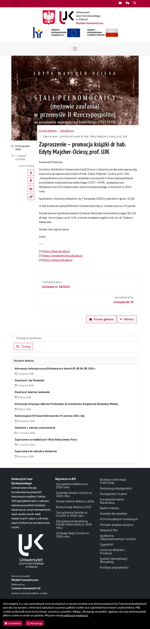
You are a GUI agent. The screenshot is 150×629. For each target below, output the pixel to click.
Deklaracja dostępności (116, 488)
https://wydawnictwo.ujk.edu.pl (62, 255)
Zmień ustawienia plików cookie (29, 593)
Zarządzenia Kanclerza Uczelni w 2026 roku (71, 514)
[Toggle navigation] (15, 3)
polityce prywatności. (76, 615)
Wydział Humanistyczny (24, 579)
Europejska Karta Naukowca (112, 501)
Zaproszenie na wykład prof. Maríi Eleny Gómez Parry (46, 439)
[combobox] (75, 338)
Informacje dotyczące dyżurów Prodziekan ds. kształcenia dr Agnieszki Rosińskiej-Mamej (66, 404)
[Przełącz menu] (75, 48)
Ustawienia (14, 623)
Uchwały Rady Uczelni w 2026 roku (72, 534)
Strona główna (48, 130)
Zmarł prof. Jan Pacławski (29, 380)
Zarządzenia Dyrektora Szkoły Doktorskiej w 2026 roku (74, 524)
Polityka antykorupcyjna (116, 525)
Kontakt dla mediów (113, 514)
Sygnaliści (107, 544)
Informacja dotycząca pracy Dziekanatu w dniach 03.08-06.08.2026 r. (55, 368)
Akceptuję (36, 623)
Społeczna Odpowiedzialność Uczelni (118, 537)
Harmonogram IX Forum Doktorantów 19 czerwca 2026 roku (50, 416)
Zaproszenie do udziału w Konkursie (36, 451)
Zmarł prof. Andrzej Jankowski (32, 392)
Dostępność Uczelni (113, 494)
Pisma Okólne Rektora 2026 (75, 501)
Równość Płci (109, 530)
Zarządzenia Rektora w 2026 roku (72, 485)
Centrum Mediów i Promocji (112, 551)
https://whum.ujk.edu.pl (57, 260)
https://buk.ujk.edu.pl (56, 251)
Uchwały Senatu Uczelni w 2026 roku (74, 494)
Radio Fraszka (109, 508)
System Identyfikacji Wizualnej (114, 560)
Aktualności (67, 130)
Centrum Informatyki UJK (26, 588)
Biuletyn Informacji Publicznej (113, 481)
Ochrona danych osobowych (119, 519)
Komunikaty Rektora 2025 (73, 507)
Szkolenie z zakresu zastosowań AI (35, 427)
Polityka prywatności (114, 567)
